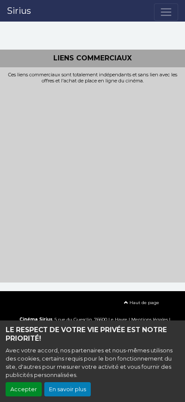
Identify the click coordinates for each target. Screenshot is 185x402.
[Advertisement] (92, 180)
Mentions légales (149, 319)
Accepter (23, 389)
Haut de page (143, 302)
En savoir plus (67, 389)
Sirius (19, 11)
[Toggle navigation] (166, 12)
